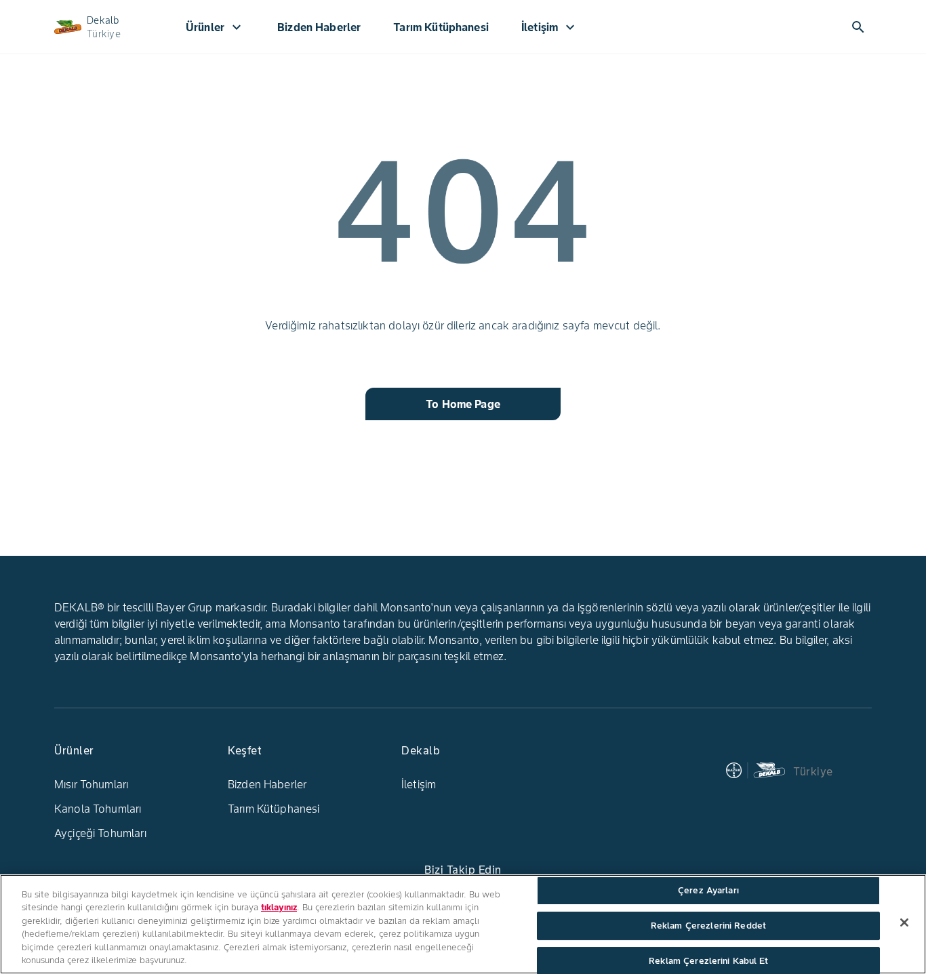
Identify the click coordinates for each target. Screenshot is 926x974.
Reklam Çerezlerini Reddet (708, 925)
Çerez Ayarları (708, 891)
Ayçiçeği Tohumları (100, 833)
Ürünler (215, 27)
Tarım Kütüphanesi (274, 808)
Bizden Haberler (319, 27)
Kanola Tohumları (97, 808)
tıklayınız (279, 907)
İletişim (549, 27)
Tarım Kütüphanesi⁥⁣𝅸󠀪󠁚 (441, 27)
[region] (463, 924)
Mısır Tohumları (91, 784)
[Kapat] (904, 922)
